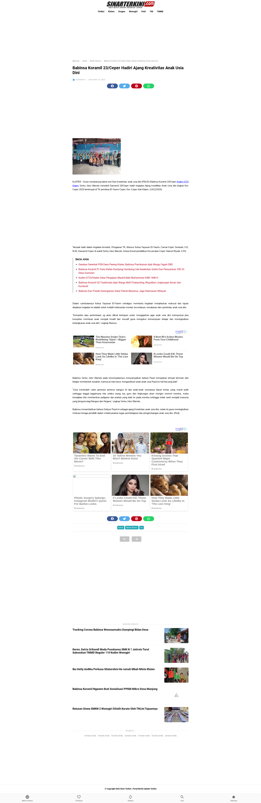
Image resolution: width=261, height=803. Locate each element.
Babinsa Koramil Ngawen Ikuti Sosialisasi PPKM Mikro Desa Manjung (114, 688)
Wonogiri (133, 11)
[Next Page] (136, 539)
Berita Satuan (131, 528)
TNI (151, 11)
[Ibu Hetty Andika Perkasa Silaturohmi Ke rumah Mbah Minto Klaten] (176, 675)
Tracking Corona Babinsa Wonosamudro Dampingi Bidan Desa (110, 629)
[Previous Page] (124, 539)
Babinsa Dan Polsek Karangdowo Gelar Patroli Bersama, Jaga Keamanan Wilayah (122, 291)
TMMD (160, 11)
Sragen (121, 11)
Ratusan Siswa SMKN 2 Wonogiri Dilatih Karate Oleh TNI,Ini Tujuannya (115, 708)
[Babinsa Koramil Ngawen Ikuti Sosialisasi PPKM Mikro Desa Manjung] (176, 694)
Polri (143, 11)
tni (141, 528)
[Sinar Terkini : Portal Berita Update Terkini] (130, 5)
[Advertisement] (130, 35)
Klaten (111, 11)
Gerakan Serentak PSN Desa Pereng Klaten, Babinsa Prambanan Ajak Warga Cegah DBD (126, 264)
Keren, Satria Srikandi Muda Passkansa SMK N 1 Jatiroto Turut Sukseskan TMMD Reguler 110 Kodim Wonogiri (110, 651)
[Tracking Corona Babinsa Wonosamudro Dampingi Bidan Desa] (176, 635)
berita (120, 528)
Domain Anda (90, 736)
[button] (112, 86)
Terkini (101, 11)
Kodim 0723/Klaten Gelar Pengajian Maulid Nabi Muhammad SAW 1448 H (118, 277)
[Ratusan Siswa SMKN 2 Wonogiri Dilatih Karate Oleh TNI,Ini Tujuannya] (176, 714)
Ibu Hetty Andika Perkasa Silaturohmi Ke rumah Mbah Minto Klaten (113, 669)
